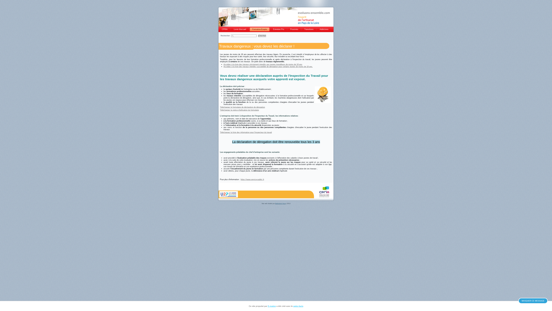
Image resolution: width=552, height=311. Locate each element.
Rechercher (226, 36)
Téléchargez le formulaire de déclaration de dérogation (242, 107)
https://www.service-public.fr (252, 179)
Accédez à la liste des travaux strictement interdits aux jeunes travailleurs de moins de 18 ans (263, 64)
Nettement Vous (280, 203)
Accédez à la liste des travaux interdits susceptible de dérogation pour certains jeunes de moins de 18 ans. (268, 67)
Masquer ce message (533, 301)
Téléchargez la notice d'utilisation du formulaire (239, 110)
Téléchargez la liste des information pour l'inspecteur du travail (246, 132)
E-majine (272, 306)
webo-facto (298, 306)
